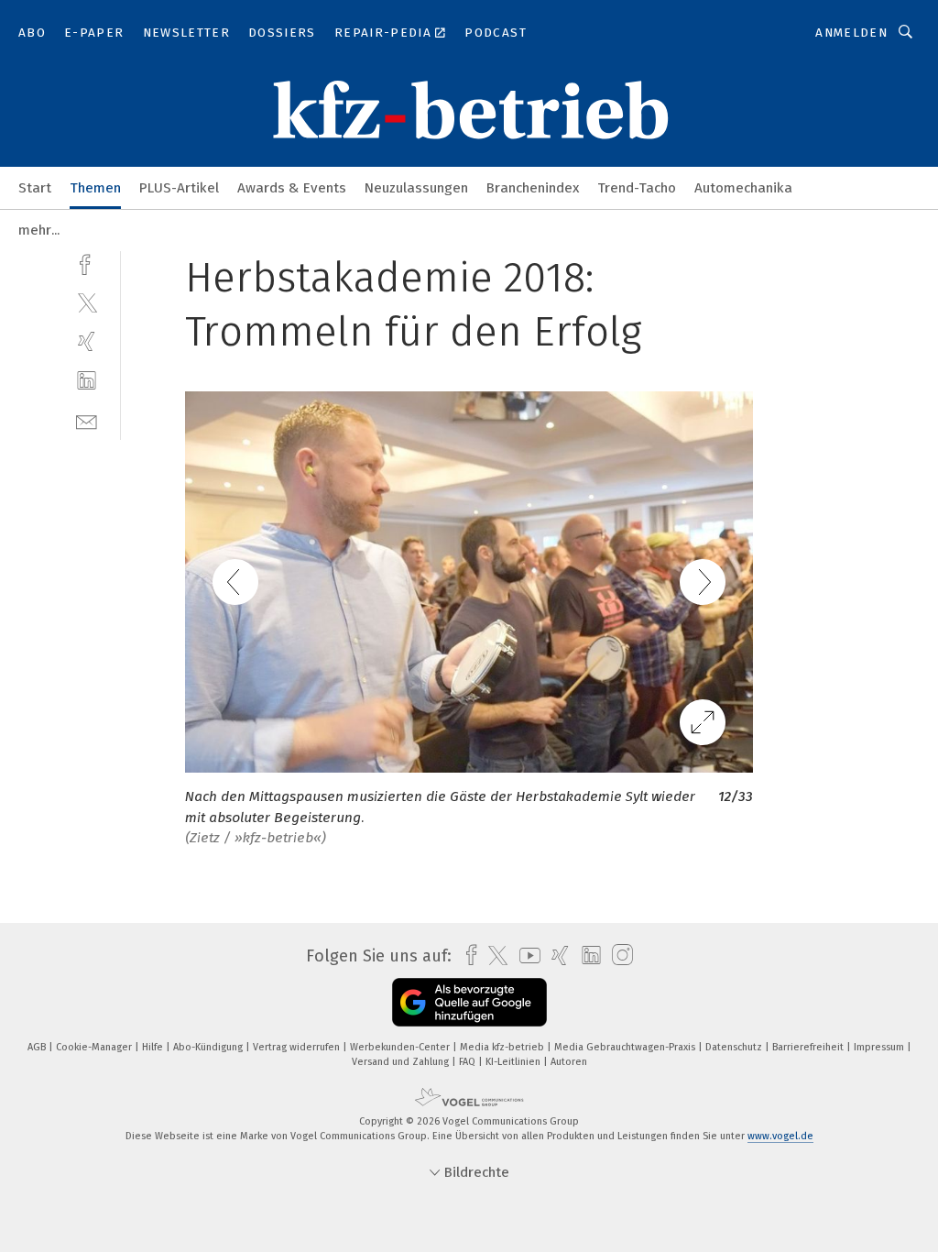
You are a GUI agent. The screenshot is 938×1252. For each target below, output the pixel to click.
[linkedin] (86, 380)
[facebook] (86, 262)
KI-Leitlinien (514, 1062)
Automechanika (743, 188)
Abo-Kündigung (209, 1047)
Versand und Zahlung (402, 1062)
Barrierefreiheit (809, 1047)
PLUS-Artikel (179, 188)
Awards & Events (291, 188)
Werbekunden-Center (401, 1047)
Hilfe (154, 1047)
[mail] (86, 420)
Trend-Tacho (636, 188)
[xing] (86, 341)
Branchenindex (532, 188)
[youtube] (525, 955)
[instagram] (618, 955)
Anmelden (851, 32)
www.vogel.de (780, 1136)
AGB (38, 1047)
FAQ (468, 1062)
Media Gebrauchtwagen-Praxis (626, 1047)
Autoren (569, 1062)
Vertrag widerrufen (298, 1047)
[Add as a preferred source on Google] (469, 1002)
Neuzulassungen (416, 188)
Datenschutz (735, 1047)
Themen (95, 188)
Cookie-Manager (95, 1047)
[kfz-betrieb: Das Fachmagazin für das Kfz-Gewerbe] (34, 186)
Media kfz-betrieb (503, 1047)
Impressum (880, 1047)
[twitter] (86, 302)
